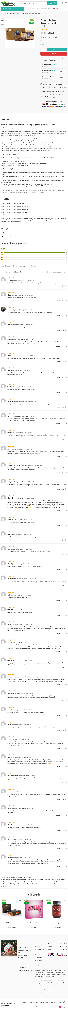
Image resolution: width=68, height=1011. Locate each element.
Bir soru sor (58, 86)
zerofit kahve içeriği (32, 883)
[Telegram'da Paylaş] (62, 96)
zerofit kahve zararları (57, 886)
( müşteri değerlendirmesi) (54, 30)
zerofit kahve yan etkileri (45, 886)
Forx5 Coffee (38, 962)
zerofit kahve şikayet (34, 886)
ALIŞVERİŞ (38, 8)
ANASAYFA (29, 8)
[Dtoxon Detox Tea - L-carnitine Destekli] (56, 911)
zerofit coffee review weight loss (32, 881)
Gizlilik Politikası (44, 1004)
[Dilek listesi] (7, 20)
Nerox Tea (37, 967)
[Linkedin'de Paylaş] (59, 96)
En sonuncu (62, 274)
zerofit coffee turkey (60, 881)
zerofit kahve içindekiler (43, 883)
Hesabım (53, 1007)
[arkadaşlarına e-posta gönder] (54, 99)
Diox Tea (37, 956)
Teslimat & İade (46, 86)
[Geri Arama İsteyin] (64, 1002)
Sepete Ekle (57, 51)
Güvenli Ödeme (22, 969)
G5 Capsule (38, 945)
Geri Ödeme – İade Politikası (58, 1004)
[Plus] (45, 50)
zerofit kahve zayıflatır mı (7, 888)
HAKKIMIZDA (34, 8)
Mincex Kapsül (34, 924)
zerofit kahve (23, 883)
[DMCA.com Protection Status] (5, 1007)
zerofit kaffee (15, 883)
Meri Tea (37, 965)
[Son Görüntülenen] (64, 1007)
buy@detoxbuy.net (23, 957)
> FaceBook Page (39, 994)
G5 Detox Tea (38, 959)
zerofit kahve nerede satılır (21, 886)
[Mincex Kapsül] (34, 911)
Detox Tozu (16, 13)
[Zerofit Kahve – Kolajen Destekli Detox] (2, 20)
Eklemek (60, 67)
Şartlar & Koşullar (33, 1004)
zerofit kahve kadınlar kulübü (57, 883)
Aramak (50, 3)
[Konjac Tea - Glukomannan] (11, 911)
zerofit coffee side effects (47, 881)
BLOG (42, 8)
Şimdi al (54, 55)
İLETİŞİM (45, 8)
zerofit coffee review (18, 881)
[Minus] (45, 52)
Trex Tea (37, 954)
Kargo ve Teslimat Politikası (25, 972)
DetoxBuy (20, 966)
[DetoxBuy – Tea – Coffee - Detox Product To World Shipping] (8, 3)
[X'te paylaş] (50, 96)
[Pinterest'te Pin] (56, 96)
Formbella (37, 948)
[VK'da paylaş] (51, 99)
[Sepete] (62, 3)
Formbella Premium (40, 951)
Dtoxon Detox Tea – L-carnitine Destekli (56, 924)
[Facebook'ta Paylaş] (53, 96)
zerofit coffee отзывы (6, 883)
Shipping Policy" (48, 991)
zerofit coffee (9, 881)
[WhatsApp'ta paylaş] (65, 96)
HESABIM (49, 8)
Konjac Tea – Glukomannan (11, 924)
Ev (1, 13)
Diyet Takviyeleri (8, 13)
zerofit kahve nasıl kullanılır (7, 886)
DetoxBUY (20, 959)
